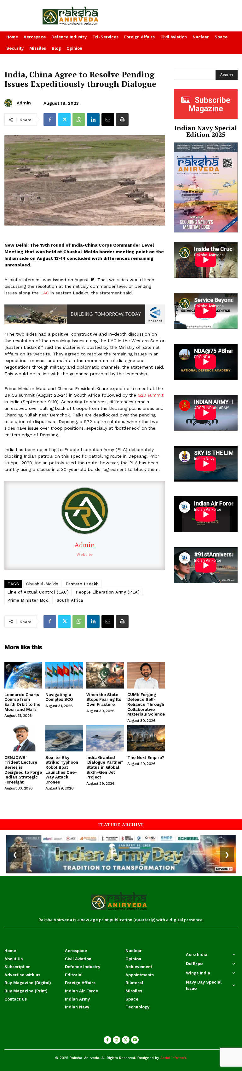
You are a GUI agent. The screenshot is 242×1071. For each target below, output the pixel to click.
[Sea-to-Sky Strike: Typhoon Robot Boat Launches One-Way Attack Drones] (64, 738)
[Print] (122, 119)
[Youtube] (135, 1040)
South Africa (70, 600)
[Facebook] (49, 119)
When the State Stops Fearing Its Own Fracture (103, 699)
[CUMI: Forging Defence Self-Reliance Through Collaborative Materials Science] (146, 675)
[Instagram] (116, 1040)
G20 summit (151, 395)
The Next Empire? (145, 757)
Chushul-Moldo (42, 584)
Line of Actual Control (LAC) (38, 592)
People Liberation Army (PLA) (108, 592)
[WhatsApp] (78, 119)
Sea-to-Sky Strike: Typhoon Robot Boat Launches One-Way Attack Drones (61, 769)
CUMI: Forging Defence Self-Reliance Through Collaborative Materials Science (146, 704)
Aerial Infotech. (173, 1058)
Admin (24, 102)
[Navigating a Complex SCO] (64, 675)
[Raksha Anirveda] (81, 15)
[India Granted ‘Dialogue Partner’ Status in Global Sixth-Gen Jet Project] (105, 738)
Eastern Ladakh (82, 584)
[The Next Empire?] (146, 738)
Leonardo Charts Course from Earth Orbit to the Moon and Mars (22, 702)
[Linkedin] (93, 119)
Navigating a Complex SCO (59, 697)
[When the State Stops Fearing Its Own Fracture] (105, 675)
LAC (44, 292)
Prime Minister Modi (28, 600)
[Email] (107, 119)
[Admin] (9, 103)
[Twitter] (64, 119)
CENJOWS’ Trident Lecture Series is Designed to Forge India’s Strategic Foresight (23, 769)
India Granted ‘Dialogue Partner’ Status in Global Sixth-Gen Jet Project (104, 767)
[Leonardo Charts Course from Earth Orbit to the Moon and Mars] (23, 675)
